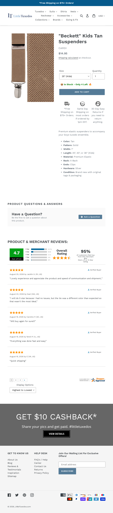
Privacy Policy (41, 473)
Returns (38, 469)
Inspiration (13, 473)
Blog (10, 463)
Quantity (97, 71)
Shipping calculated (68, 58)
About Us (13, 459)
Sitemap (12, 476)
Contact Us (40, 466)
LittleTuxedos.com (23, 507)
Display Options (25, 385)
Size (61, 71)
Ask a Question (91, 217)
